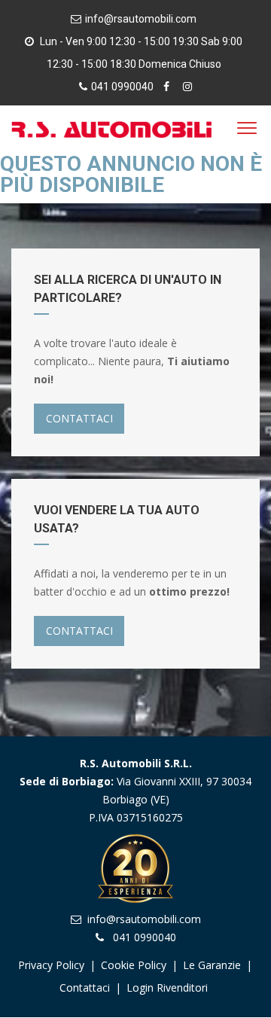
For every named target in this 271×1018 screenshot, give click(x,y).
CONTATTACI (79, 418)
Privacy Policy (51, 965)
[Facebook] (168, 87)
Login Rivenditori (167, 987)
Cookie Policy (133, 965)
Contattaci (84, 987)
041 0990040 (122, 87)
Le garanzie (213, 965)
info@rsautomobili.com (140, 19)
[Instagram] (187, 87)
